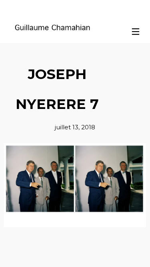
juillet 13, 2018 (75, 127)
